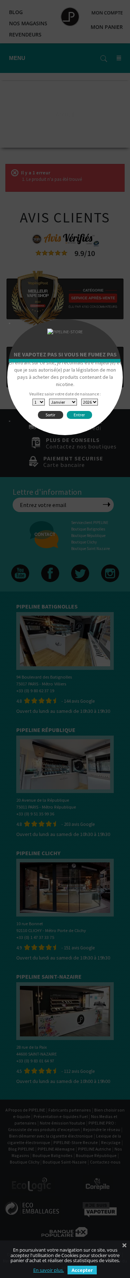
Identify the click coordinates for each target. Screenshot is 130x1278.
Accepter (82, 1270)
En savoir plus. (48, 1270)
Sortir (50, 414)
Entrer (79, 414)
